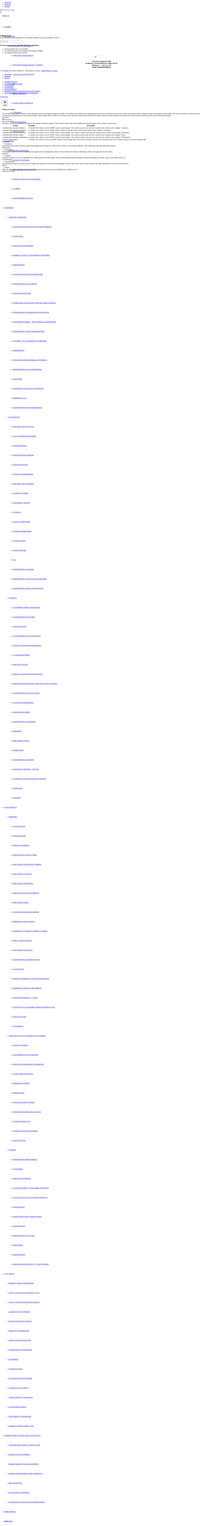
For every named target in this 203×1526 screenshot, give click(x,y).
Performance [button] (6, 148)
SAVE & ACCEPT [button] (8, 171)
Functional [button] (5, 142)
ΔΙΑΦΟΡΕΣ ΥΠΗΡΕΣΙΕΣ (17, 217)
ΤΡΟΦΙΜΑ (12, 1150)
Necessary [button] (5, 117)
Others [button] (4, 165)
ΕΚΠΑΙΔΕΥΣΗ (13, 417)
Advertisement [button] (7, 159)
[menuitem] (105, 174)
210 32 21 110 (106, 65)
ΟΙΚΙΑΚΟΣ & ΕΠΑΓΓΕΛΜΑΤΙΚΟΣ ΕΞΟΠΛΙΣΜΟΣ (27, 1036)
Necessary (8, 119)
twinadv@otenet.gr (104, 67)
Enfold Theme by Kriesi (49, 71)
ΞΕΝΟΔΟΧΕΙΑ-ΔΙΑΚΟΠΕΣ (18, 151)
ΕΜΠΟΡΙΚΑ (13, 817)
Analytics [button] (5, 154)
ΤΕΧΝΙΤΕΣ (12, 598)
